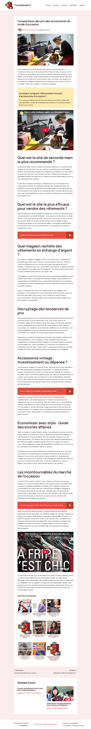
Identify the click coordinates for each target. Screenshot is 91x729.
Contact (81, 5)
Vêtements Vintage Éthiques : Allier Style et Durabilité (59, 704)
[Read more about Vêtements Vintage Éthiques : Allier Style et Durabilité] (60, 693)
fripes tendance (36, 693)
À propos (56, 5)
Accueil (48, 5)
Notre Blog (73, 5)
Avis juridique (67, 725)
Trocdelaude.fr (22, 5)
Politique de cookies (78, 725)
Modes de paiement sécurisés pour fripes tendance (30, 689)
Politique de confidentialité (70, 723)
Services (64, 5)
